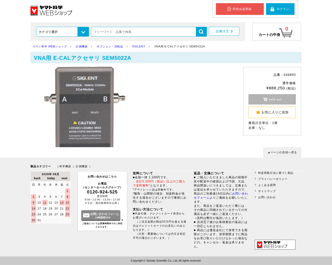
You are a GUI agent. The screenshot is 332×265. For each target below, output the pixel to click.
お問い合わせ (267, 197)
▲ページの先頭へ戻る (282, 152)
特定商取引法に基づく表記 (275, 172)
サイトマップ (267, 191)
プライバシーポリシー (273, 179)
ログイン (283, 9)
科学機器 (65, 166)
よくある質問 (267, 185)
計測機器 (82, 166)
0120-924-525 (102, 191)
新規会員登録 (242, 9)
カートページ (276, 31)
